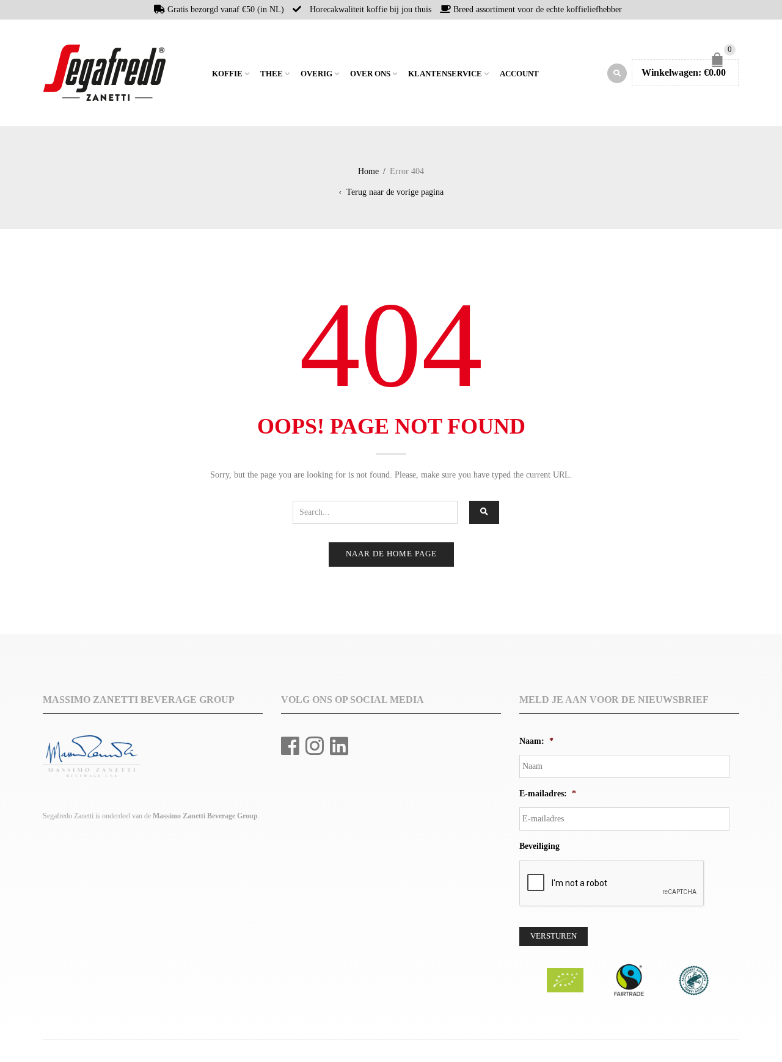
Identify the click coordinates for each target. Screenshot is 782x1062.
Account (519, 74)
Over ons (370, 74)
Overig (316, 74)
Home (201, 72)
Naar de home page (391, 554)
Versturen (553, 936)
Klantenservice (445, 74)
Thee (271, 74)
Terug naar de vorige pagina (395, 192)
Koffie (227, 74)
